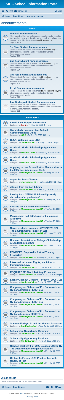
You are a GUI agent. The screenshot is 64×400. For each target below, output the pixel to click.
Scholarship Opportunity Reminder (29, 331)
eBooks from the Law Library (26, 187)
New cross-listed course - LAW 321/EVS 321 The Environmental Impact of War (34, 229)
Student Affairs (28, 142)
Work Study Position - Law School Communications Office (29, 131)
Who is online (8, 378)
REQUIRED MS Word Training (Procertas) (32, 272)
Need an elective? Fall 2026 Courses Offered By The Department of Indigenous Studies (36, 347)
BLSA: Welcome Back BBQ (25, 140)
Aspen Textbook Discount (24, 179)
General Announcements (23, 33)
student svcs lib (28, 182)
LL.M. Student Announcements (27, 88)
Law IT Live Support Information (28, 122)
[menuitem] (9, 11)
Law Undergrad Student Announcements (32, 102)
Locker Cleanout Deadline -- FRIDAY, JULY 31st (36, 279)
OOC (23, 135)
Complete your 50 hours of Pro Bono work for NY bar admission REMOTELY (35, 288)
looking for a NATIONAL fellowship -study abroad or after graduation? (33, 195)
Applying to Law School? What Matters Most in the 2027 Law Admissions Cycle (36, 168)
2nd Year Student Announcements (29, 61)
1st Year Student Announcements (28, 47)
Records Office (28, 152)
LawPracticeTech (29, 326)
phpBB (22, 393)
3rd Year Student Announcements (28, 74)
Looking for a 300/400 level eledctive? (31, 206)
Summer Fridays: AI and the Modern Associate (36, 323)
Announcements (13, 23)
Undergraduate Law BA (32, 172)
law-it (23, 125)
